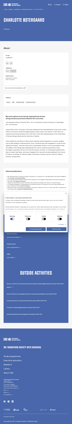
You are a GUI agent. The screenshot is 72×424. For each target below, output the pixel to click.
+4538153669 (12, 70)
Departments (17, 9)
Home (6, 9)
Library (7, 369)
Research (11, 9)
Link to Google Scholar (13, 247)
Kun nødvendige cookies (36, 229)
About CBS (8, 373)
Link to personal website (13, 237)
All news (6, 392)
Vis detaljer (61, 224)
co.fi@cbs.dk (9, 57)
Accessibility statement (20, 421)
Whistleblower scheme (32, 421)
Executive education (13, 360)
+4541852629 (13, 71)
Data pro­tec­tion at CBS (9, 421)
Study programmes (12, 356)
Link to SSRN (10, 257)
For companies (7, 394)
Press (5, 390)
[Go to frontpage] (12, 4)
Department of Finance (27, 9)
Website (9, 287)
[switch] (28, 219)
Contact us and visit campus (10, 388)
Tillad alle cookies (56, 229)
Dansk (50, 4)
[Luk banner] (66, 193)
